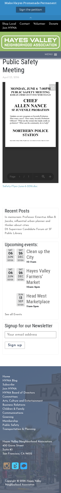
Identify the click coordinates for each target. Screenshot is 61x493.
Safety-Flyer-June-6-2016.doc (20, 186)
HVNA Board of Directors (19, 392)
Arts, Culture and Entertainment (23, 401)
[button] (49, 54)
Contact (25, 24)
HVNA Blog (10, 380)
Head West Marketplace (38, 298)
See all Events (13, 314)
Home (6, 376)
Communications (13, 413)
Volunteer (39, 24)
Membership (10, 421)
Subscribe (8, 384)
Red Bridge (48, 488)
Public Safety (11, 425)
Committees (10, 397)
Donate (53, 24)
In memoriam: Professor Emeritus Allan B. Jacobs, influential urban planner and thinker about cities (30, 221)
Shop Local (9, 24)
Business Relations (14, 405)
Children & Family (13, 409)
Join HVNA (10, 28)
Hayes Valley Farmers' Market (38, 276)
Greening (8, 417)
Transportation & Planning (19, 429)
